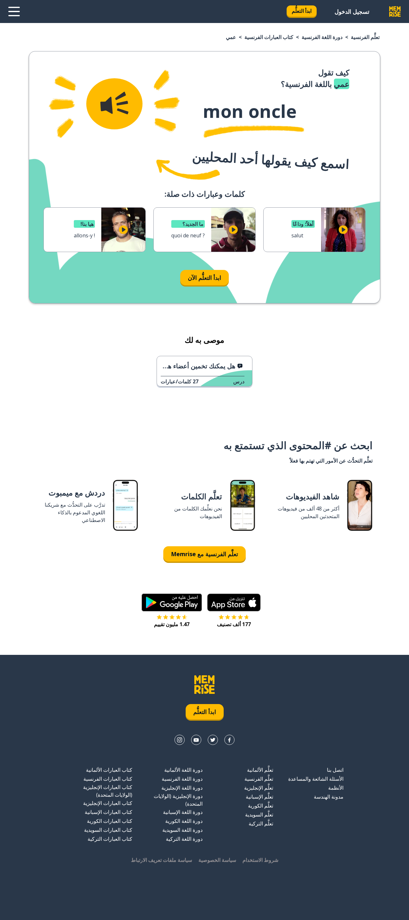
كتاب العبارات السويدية (108, 829)
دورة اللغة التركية (184, 838)
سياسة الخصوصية (217, 859)
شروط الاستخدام (260, 859)
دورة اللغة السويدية (182, 829)
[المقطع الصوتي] (114, 103)
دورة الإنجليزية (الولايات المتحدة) (178, 800)
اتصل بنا (335, 769)
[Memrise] (395, 11)
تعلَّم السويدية (259, 814)
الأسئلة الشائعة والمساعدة (315, 778)
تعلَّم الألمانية (260, 769)
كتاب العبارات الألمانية (109, 769)
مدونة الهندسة (328, 796)
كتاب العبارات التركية (110, 838)
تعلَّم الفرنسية (365, 37)
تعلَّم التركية (261, 823)
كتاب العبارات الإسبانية (108, 812)
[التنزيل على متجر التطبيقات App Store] (234, 602)
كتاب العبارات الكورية (109, 820)
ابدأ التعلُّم (302, 10)
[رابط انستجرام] (179, 740)
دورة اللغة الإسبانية (183, 812)
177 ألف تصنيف (234, 624)
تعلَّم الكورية (260, 805)
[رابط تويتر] (213, 740)
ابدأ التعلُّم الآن (204, 277)
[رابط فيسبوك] (229, 740)
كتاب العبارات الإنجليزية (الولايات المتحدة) (107, 791)
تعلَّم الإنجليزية (258, 787)
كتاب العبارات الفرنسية (268, 37)
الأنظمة (335, 787)
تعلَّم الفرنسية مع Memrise (204, 554)
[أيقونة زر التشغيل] (343, 230)
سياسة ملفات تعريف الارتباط (161, 859)
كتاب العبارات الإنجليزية (107, 803)
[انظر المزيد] (14, 11)
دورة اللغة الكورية (184, 820)
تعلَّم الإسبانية (259, 796)
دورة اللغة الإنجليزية (182, 787)
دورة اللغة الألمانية (183, 769)
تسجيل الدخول (352, 11)
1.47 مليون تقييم (171, 624)
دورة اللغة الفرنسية (322, 37)
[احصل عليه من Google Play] (172, 602)
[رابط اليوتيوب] (196, 740)
